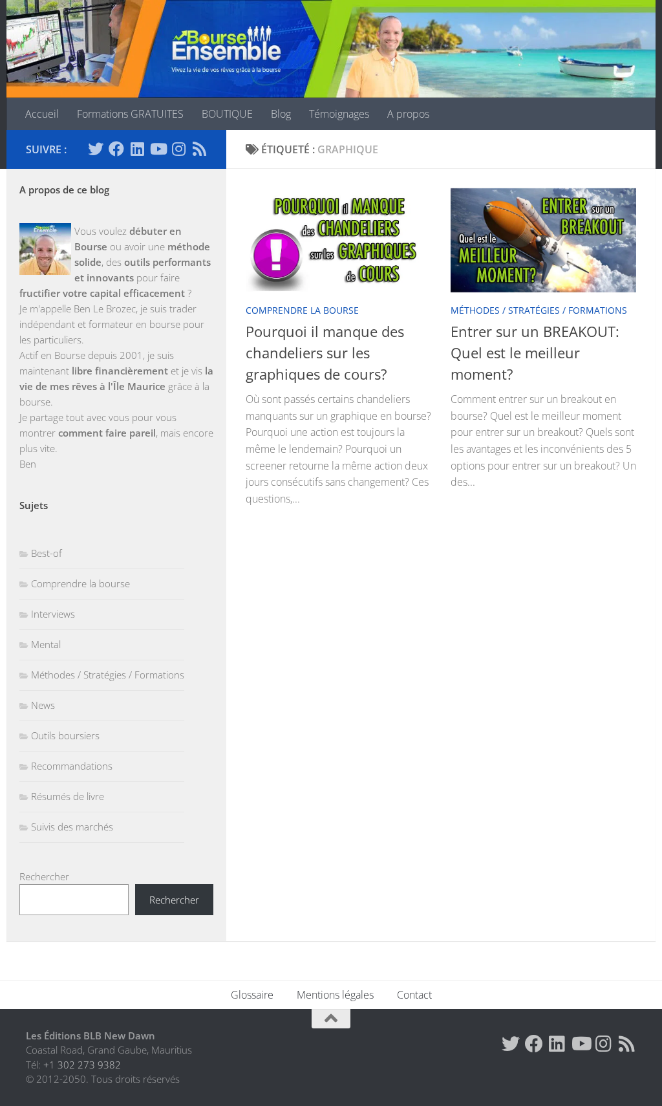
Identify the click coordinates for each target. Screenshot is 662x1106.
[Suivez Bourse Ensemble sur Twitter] (95, 149)
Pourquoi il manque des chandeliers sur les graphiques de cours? (325, 352)
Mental (46, 644)
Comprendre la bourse (302, 310)
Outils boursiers (65, 735)
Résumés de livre (67, 796)
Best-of (46, 553)
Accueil (42, 114)
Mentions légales (335, 995)
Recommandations (71, 765)
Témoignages (339, 114)
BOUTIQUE (227, 114)
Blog (281, 114)
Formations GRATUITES (130, 114)
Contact (414, 995)
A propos (408, 114)
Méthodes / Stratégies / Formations (539, 310)
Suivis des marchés (72, 826)
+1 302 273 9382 (82, 1064)
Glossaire (252, 995)
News (43, 705)
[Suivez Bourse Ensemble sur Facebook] (116, 149)
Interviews (53, 613)
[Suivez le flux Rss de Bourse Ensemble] (199, 149)
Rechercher (44, 876)
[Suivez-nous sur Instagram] (178, 149)
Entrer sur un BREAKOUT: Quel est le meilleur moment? (535, 352)
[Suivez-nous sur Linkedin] (137, 149)
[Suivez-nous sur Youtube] (158, 149)
